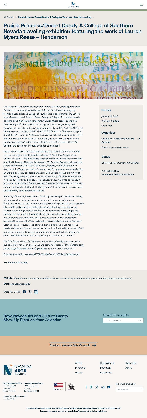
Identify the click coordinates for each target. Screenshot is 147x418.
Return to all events (17, 262)
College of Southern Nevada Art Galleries (117, 140)
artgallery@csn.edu (118, 147)
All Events (8, 17)
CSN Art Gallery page (68, 254)
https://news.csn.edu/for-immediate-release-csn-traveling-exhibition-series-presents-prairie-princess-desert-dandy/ (72, 277)
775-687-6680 (9, 398)
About (128, 367)
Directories (131, 362)
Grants (78, 372)
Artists (78, 362)
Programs (80, 367)
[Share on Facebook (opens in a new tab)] (24, 291)
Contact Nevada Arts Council (70, 345)
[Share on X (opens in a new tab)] (30, 291)
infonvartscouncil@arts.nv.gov (15, 396)
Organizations (107, 362)
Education (105, 367)
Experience (106, 372)
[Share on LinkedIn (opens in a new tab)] (35, 291)
